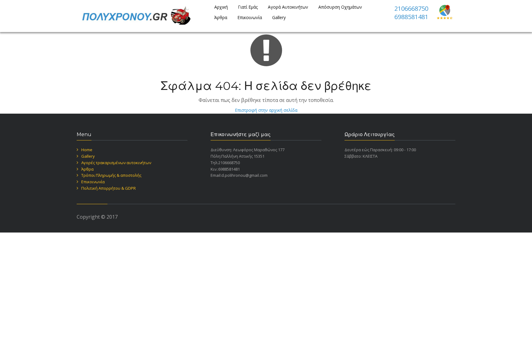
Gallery (279, 17)
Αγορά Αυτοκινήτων (288, 7)
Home (86, 149)
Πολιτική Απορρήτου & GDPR (108, 188)
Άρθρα (220, 17)
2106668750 (411, 8)
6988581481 (411, 17)
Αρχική (221, 7)
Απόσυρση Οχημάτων (340, 7)
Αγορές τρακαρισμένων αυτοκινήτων (116, 162)
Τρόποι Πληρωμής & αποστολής (111, 175)
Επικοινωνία (249, 17)
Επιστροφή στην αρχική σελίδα (266, 110)
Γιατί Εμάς (248, 7)
